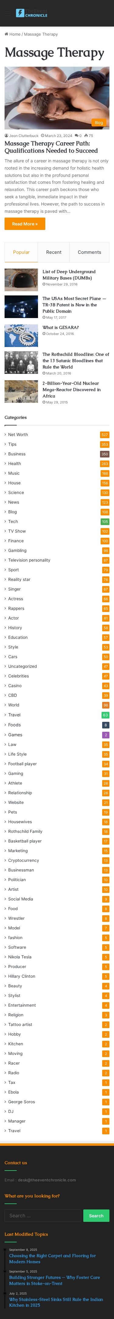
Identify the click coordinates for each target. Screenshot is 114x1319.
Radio (13, 1072)
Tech (13, 521)
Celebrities (18, 676)
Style (13, 647)
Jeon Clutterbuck (24, 135)
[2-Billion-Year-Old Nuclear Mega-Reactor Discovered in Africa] (21, 391)
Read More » (25, 223)
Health (14, 463)
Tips (12, 444)
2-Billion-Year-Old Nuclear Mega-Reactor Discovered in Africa (72, 390)
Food (13, 908)
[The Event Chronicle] (32, 13)
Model (14, 928)
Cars (12, 656)
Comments (89, 252)
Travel (14, 714)
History (15, 627)
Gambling (17, 550)
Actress (15, 598)
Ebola (13, 1092)
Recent (53, 252)
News (13, 502)
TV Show (17, 531)
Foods (14, 724)
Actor (13, 618)
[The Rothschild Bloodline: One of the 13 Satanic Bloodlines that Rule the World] (21, 362)
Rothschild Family (25, 831)
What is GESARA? (61, 327)
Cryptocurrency (23, 860)
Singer (14, 589)
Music (14, 473)
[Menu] (8, 15)
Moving (15, 1053)
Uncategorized (22, 666)
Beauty (15, 985)
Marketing (18, 850)
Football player (22, 763)
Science (16, 492)
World (13, 705)
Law (12, 744)
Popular (21, 252)
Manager (17, 1121)
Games (15, 734)
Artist (13, 889)
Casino (15, 685)
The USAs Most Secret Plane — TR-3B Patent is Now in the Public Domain (74, 305)
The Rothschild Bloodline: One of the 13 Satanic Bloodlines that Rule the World (76, 361)
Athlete (15, 783)
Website (16, 802)
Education (18, 637)
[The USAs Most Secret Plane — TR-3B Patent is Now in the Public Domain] (21, 306)
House (14, 482)
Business (17, 453)
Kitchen (15, 1043)
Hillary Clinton (21, 976)
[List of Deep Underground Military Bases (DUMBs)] (21, 280)
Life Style (17, 754)
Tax (11, 1082)
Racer (14, 1063)
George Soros (21, 1101)
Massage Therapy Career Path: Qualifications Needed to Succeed (51, 147)
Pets (12, 812)
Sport (13, 569)
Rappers (16, 608)
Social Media (20, 899)
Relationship (20, 792)
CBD (12, 695)
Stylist (14, 995)
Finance (16, 540)
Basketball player (25, 841)
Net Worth (18, 434)
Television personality (29, 560)
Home (14, 34)
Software (17, 947)
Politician (17, 879)
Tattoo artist (20, 1024)
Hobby (14, 1034)
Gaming (15, 773)
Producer (17, 966)
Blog (12, 511)
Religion (15, 1014)
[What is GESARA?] (21, 335)
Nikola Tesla (20, 956)
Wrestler (16, 918)
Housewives (20, 821)
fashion (15, 937)
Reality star (19, 579)
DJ (10, 1111)
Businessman (21, 870)
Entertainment (22, 1005)
